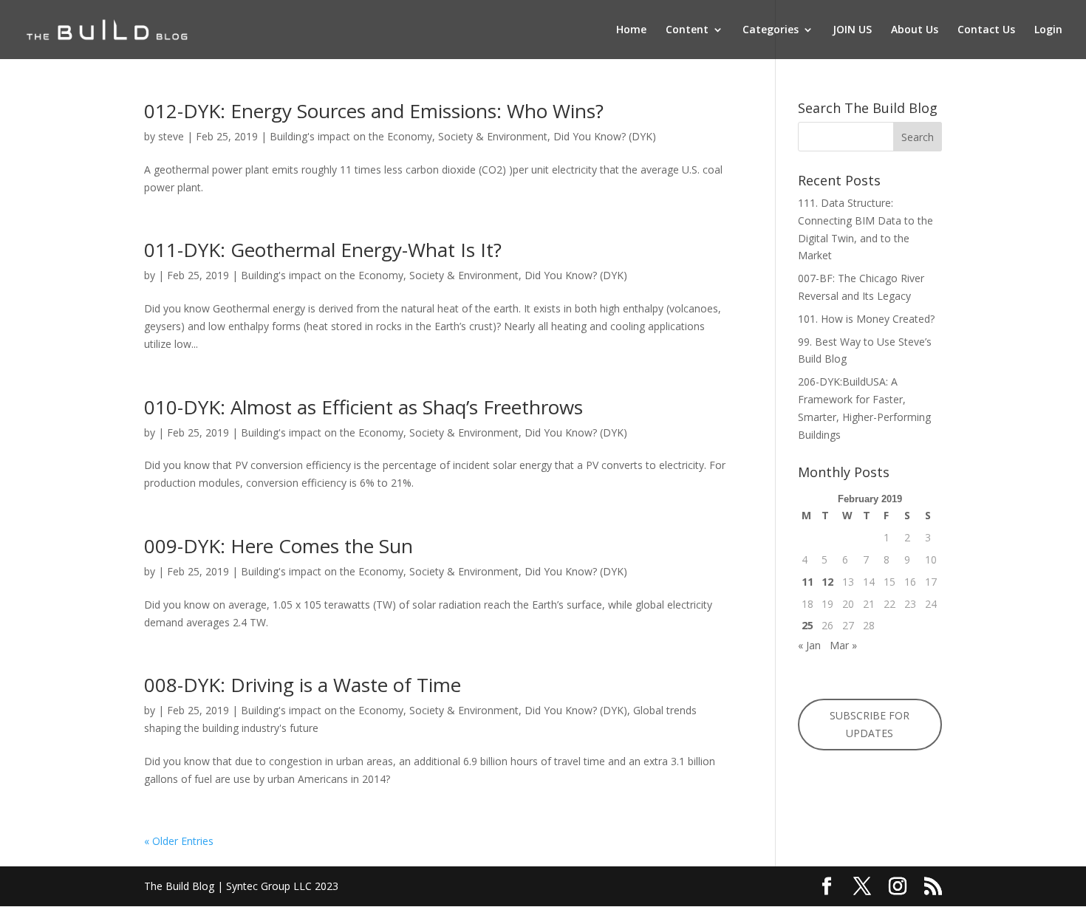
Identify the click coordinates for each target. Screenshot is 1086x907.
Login (1048, 30)
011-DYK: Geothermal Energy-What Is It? (323, 249)
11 (807, 582)
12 (827, 582)
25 (807, 625)
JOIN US (852, 30)
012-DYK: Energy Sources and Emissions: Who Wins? (374, 110)
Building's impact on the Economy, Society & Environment (408, 136)
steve (171, 136)
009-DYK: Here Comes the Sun (278, 546)
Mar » (843, 645)
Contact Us (986, 30)
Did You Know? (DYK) (604, 136)
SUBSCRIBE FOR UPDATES (869, 724)
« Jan (809, 645)
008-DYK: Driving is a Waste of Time (302, 684)
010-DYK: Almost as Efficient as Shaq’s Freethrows (363, 407)
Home (631, 30)
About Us (914, 30)
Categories (770, 30)
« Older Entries (179, 841)
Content (687, 30)
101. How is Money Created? (866, 319)
